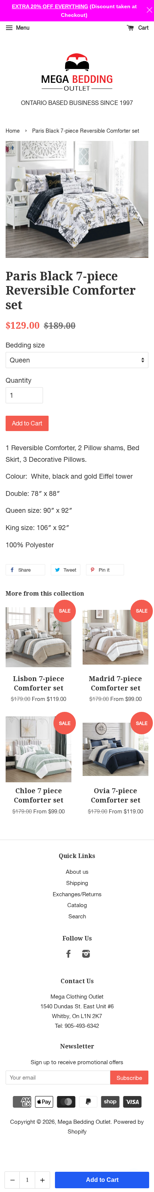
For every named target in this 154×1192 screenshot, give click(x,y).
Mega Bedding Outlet (84, 1121)
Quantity (18, 380)
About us (77, 871)
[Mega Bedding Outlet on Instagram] (86, 954)
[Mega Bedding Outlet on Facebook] (68, 954)
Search (77, 916)
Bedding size (25, 345)
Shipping (77, 882)
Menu (22, 28)
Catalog (77, 904)
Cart (142, 28)
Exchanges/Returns (77, 894)
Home (13, 131)
